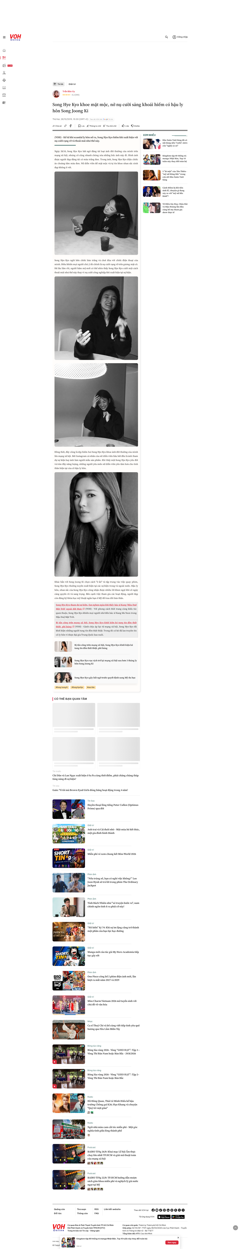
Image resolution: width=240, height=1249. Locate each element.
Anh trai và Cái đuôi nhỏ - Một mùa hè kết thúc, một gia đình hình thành (114, 831)
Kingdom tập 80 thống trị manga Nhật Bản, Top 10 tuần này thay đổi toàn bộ (174, 158)
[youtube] (156, 1210)
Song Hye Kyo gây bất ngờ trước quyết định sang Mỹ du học (105, 677)
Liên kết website (112, 1209)
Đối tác (58, 1213)
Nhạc (90, 1021)
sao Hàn (91, 687)
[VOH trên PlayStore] (178, 1217)
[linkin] (168, 1210)
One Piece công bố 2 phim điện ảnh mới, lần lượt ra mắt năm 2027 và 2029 (112, 978)
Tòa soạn (81, 1209)
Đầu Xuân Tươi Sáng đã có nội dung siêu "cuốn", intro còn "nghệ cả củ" (174, 143)
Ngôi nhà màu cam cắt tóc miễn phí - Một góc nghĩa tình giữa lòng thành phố (113, 1128)
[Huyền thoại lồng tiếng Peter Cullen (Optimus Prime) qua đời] (68, 809)
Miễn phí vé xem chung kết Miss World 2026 (112, 854)
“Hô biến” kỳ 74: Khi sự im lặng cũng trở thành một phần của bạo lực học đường (113, 929)
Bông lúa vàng (94, 1046)
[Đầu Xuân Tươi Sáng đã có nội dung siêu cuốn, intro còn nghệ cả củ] (151, 144)
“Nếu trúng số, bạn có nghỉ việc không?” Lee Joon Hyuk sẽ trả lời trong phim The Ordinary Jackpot (113, 882)
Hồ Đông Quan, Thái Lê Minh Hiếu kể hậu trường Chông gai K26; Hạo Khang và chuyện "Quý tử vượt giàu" (112, 1104)
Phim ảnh (92, 874)
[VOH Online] (59, 1228)
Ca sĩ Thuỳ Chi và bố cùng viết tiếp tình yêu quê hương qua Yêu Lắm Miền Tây (114, 1027)
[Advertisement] (120, 63)
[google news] (171, 1210)
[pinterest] (164, 1210)
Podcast (92, 1147)
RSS (96, 1209)
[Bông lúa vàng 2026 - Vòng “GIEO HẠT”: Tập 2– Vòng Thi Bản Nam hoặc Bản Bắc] (68, 1078)
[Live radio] (14, 65)
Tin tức (60, 84)
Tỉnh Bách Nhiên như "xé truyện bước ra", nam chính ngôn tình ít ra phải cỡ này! (113, 904)
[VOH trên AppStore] (164, 1217)
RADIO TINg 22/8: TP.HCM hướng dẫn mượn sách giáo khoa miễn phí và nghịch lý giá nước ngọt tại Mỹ (113, 1181)
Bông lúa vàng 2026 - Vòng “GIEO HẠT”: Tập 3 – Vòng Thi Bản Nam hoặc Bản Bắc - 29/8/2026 (114, 1051)
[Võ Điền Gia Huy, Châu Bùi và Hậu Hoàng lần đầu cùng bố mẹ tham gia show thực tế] (151, 208)
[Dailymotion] (183, 1210)
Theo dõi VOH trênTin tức (101, 119)
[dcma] (175, 1210)
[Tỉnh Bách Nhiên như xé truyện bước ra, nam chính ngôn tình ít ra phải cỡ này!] (68, 907)
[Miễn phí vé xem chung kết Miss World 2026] (68, 858)
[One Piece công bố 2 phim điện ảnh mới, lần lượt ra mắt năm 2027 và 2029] (68, 980)
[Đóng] (178, 1237)
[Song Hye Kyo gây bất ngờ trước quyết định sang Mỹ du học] (63, 677)
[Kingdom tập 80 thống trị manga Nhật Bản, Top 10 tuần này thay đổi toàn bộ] (151, 159)
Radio (90, 1097)
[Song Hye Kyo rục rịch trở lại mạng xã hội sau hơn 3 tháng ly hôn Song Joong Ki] (63, 662)
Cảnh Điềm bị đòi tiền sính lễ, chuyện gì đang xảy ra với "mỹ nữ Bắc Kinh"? (173, 191)
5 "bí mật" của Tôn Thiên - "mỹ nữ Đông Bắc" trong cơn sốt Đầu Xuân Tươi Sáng (174, 175)
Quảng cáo (59, 1209)
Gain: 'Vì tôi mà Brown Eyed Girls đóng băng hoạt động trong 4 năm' (90, 790)
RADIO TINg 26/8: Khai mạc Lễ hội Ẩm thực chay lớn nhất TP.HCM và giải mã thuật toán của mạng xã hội (112, 1155)
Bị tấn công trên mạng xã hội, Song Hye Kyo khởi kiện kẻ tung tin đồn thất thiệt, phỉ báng (103, 646)
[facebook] (70, 126)
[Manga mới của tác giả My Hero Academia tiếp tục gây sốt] (68, 956)
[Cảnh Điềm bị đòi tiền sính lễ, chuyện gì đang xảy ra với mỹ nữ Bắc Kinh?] (151, 191)
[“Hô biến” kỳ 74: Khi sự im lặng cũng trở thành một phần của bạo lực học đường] (68, 931)
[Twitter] (179, 1210)
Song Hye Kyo (78, 687)
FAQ (96, 1213)
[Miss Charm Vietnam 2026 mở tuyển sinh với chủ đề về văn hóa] (68, 1005)
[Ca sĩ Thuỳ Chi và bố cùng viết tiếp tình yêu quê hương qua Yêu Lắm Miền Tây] (68, 1029)
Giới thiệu (55, 1241)
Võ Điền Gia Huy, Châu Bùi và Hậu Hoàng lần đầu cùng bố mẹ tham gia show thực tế (175, 208)
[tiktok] (160, 1210)
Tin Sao (91, 801)
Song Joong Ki (62, 687)
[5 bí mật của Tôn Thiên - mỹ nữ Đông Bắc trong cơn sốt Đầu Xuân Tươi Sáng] (151, 175)
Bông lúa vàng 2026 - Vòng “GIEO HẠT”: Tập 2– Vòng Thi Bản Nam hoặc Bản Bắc (113, 1076)
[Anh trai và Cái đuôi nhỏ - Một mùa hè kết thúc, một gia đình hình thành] (68, 833)
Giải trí (72, 84)
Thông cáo (82, 1213)
